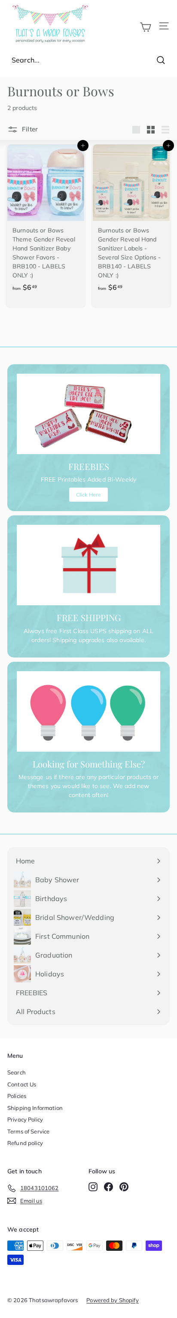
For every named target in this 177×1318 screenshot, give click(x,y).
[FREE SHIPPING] (88, 565)
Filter (29, 129)
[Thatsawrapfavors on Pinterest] (123, 1186)
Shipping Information (35, 1107)
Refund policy (25, 1142)
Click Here (88, 494)
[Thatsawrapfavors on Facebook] (108, 1186)
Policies (16, 1095)
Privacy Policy (25, 1119)
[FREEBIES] (88, 414)
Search (16, 1072)
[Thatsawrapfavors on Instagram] (93, 1186)
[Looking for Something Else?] (88, 711)
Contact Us (21, 1084)
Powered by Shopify (112, 1300)
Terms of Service (28, 1131)
